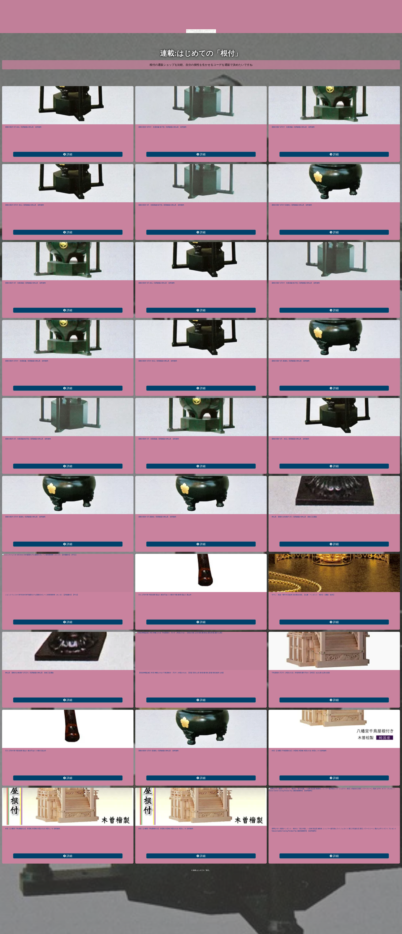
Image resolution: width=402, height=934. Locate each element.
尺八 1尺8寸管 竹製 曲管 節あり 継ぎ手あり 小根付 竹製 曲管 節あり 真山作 (164, 595)
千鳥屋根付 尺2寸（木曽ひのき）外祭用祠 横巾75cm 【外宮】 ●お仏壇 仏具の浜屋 (301, 673)
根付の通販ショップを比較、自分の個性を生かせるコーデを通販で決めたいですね (201, 64)
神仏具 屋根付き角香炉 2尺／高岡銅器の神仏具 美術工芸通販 (294, 517)
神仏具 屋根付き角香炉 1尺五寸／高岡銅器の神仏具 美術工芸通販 (29, 673)
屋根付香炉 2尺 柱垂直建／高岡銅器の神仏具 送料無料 (158, 439)
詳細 (69, 154)
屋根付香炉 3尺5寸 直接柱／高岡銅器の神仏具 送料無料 (292, 205)
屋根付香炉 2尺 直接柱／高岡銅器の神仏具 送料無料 (157, 517)
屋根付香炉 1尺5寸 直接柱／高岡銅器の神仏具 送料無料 (158, 751)
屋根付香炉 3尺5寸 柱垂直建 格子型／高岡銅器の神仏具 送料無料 (162, 127)
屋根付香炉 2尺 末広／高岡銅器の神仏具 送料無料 (290, 439)
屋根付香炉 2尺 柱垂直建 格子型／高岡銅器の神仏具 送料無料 (28, 439)
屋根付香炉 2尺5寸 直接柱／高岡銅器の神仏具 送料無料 (25, 517)
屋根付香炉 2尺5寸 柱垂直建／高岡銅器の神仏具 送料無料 (26, 361)
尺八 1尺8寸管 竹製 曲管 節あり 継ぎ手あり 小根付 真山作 (25, 751)
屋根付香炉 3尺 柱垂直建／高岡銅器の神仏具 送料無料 (25, 283)
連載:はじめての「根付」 (201, 53)
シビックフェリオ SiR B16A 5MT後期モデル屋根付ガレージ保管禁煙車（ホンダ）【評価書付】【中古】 (42, 595)
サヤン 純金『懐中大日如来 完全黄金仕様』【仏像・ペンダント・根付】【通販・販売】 (303, 595)
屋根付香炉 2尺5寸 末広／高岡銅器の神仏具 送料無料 (157, 361)
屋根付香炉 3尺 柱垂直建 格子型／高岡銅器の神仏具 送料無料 (161, 205)
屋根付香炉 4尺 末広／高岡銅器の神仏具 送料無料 (23, 127)
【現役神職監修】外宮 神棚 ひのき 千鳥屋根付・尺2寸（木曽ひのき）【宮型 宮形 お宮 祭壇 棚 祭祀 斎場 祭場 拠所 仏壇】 (181, 673)
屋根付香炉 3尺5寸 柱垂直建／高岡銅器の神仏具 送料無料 (293, 127)
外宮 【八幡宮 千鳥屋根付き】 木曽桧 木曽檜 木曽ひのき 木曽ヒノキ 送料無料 (299, 751)
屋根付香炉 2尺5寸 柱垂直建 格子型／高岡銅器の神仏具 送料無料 (296, 283)
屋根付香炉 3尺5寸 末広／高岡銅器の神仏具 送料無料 (24, 205)
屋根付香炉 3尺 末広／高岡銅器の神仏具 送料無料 (156, 283)
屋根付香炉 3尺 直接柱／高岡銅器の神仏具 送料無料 (290, 361)
